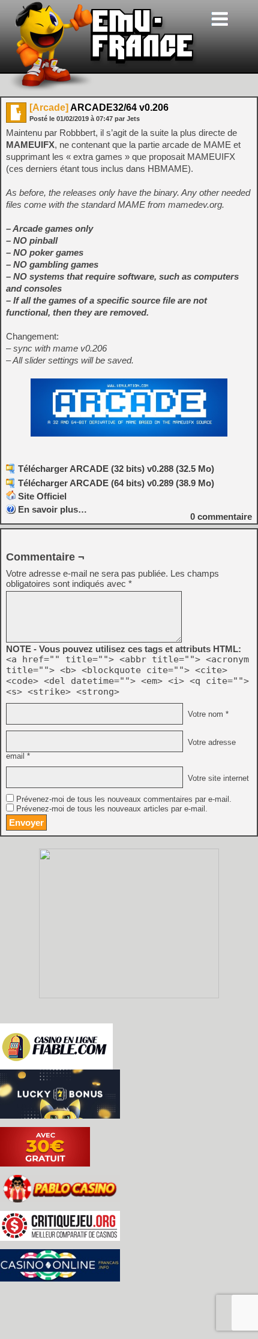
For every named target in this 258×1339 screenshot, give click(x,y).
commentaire (221, 516)
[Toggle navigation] (219, 19)
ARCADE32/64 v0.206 (99, 107)
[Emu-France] (102, 89)
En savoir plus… (52, 509)
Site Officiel (42, 496)
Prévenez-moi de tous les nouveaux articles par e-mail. (112, 809)
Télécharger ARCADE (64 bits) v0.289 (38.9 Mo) (116, 483)
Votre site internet (217, 778)
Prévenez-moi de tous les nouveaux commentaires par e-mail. (124, 799)
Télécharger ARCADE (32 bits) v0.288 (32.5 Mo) (116, 468)
